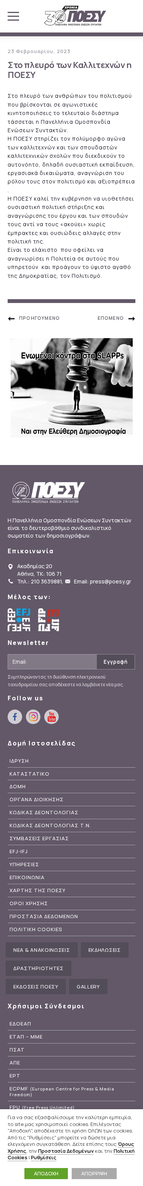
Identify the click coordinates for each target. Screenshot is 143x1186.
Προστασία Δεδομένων (66, 1150)
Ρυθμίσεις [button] (43, 1157)
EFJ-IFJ (19, 851)
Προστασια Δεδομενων (44, 916)
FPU (42, 1107)
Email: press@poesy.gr (102, 581)
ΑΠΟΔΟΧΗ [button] (46, 1173)
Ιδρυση (19, 761)
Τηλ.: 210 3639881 (39, 581)
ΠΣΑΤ (17, 1050)
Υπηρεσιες (24, 864)
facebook (15, 717)
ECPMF (62, 1091)
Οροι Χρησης (29, 903)
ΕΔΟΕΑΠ (20, 1024)
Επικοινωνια (27, 877)
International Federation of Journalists (49, 619)
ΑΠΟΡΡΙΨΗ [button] (94, 1173)
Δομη (18, 786)
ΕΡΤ (15, 1076)
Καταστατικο (30, 774)
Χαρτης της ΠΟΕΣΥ (38, 890)
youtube (51, 717)
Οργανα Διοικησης (37, 799)
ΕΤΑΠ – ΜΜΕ (26, 1037)
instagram (33, 717)
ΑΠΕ (15, 1063)
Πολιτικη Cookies (36, 929)
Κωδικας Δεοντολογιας (44, 812)
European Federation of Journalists (19, 619)
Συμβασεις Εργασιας (39, 838)
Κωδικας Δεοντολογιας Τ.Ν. (50, 825)
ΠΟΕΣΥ (75, 16)
